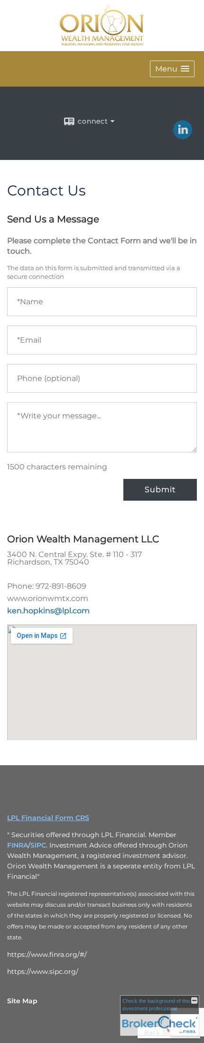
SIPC (38, 845)
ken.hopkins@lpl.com (48, 610)
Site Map (22, 1001)
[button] (172, 69)
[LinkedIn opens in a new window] (182, 135)
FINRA (17, 845)
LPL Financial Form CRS (48, 817)
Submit (160, 489)
